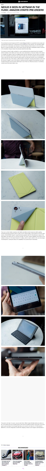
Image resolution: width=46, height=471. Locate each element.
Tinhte (4, 445)
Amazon (8, 445)
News (2, 4)
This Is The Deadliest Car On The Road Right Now (17, 462)
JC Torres (4, 12)
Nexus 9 (25, 43)
